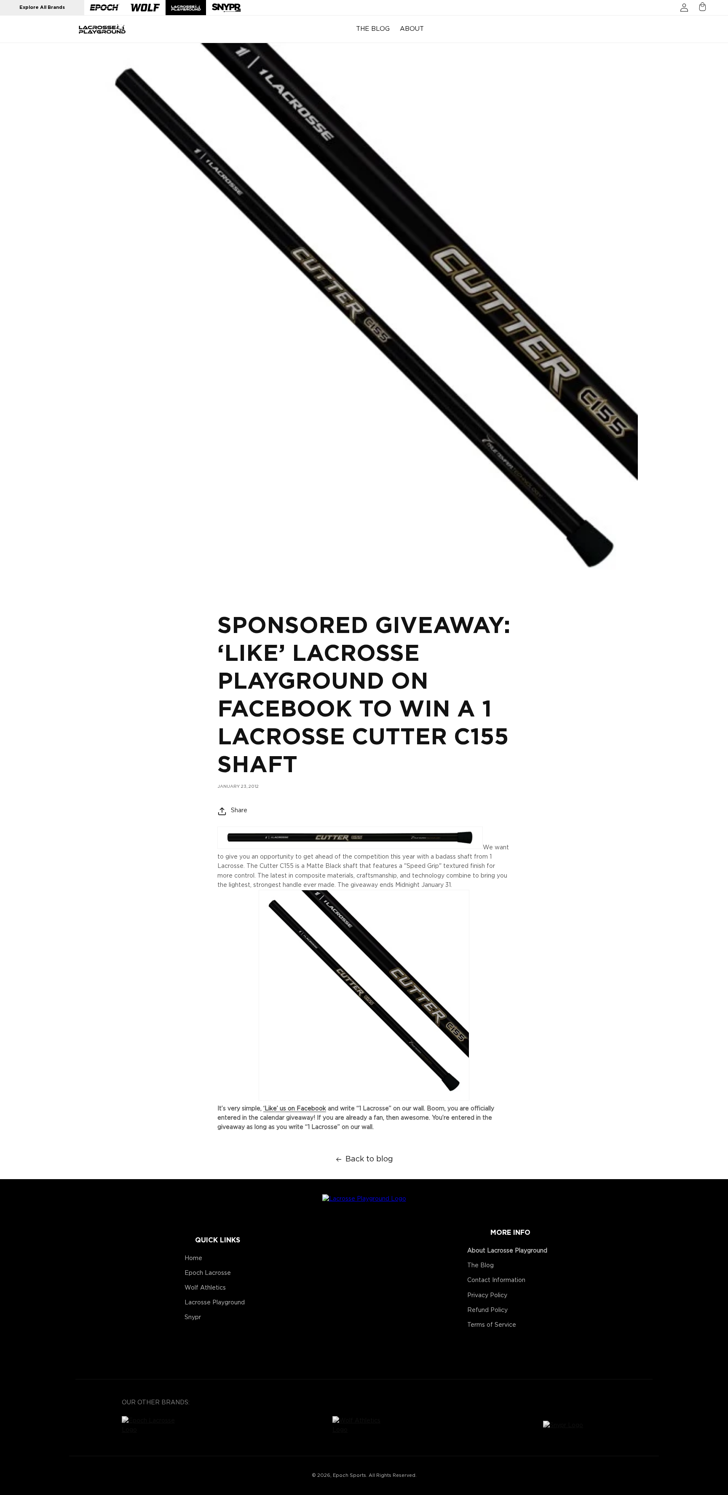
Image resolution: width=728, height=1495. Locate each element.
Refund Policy (487, 1310)
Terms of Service (491, 1325)
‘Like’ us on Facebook (294, 1109)
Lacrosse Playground (215, 1303)
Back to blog (369, 1159)
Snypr (193, 1317)
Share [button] (239, 810)
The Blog (480, 1266)
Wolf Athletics (205, 1288)
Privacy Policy (487, 1295)
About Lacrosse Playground (507, 1251)
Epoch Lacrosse (208, 1273)
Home (193, 1258)
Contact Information (496, 1280)
